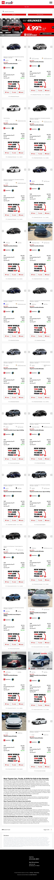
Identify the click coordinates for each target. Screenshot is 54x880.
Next (53, 27)
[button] (25, 47)
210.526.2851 (34, 859)
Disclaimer (51, 19)
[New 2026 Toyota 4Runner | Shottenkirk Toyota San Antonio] (27, 27)
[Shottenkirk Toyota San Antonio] (10, 2)
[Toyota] (3, 2)
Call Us (27, 6)
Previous (1, 27)
